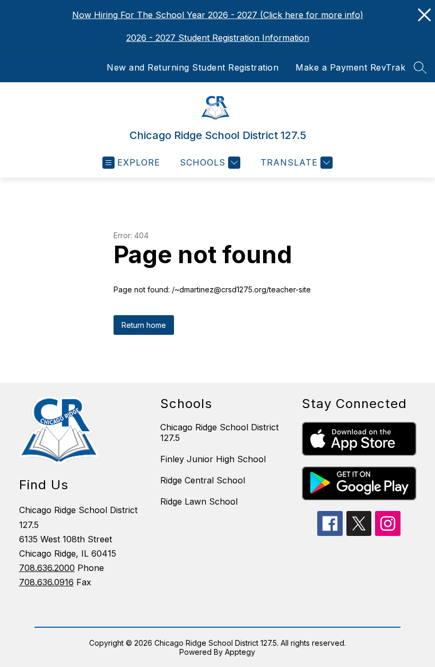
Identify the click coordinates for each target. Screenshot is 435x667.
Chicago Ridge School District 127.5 (219, 432)
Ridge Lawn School (199, 501)
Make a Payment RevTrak (350, 67)
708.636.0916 (46, 582)
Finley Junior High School (213, 459)
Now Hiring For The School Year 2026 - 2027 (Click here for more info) (217, 15)
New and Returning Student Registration (193, 67)
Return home (143, 325)
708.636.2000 (47, 567)
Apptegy (240, 651)
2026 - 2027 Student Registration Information (217, 37)
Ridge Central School (202, 480)
